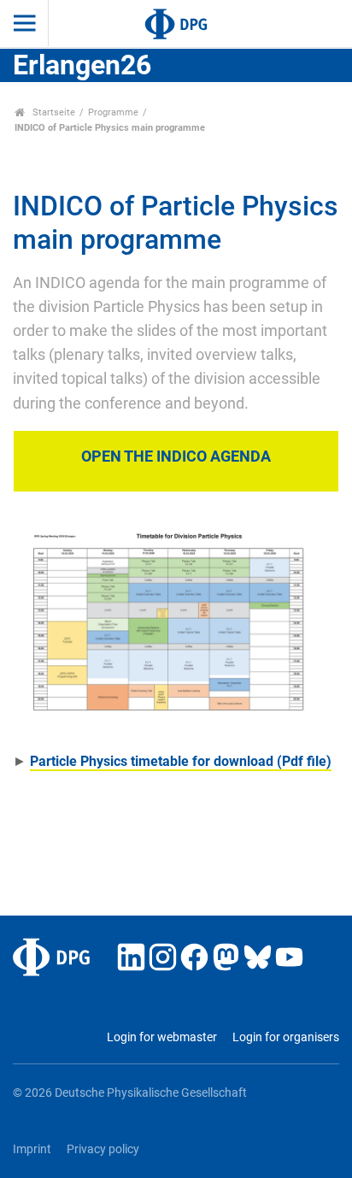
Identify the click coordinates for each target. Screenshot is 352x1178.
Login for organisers (285, 1037)
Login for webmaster (161, 1037)
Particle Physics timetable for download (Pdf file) (180, 761)
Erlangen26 (82, 65)
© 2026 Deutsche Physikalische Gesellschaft (130, 1093)
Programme (113, 112)
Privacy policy (103, 1149)
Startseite (52, 112)
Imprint (32, 1149)
